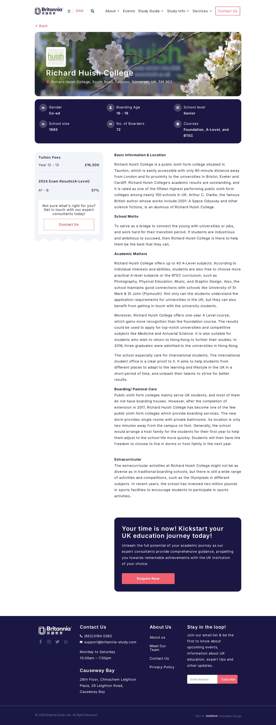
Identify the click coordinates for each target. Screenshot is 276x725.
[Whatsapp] (66, 642)
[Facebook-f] (40, 642)
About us (157, 637)
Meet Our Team (158, 648)
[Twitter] (57, 642)
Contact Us (159, 658)
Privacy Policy (162, 667)
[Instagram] (49, 642)
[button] (93, 11)
